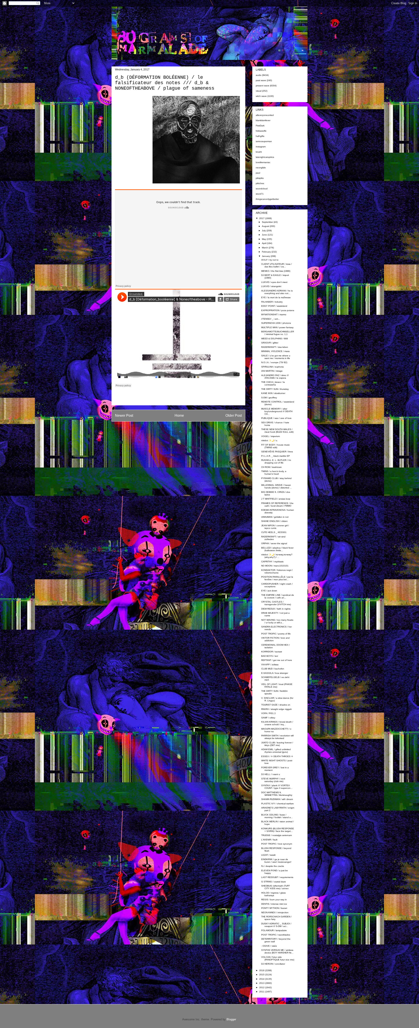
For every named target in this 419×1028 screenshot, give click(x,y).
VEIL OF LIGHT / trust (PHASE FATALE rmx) (276, 685)
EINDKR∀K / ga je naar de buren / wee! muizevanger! (276, 860)
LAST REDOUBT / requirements (277, 877)
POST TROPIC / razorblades (275, 935)
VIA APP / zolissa (269, 664)
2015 (262, 974)
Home (179, 415)
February (266, 252)
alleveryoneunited (265, 115)
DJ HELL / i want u (270, 774)
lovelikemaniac (263, 162)
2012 (262, 987)
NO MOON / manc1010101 (274, 566)
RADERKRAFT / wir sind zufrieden (273, 537)
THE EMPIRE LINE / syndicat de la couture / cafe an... (277, 596)
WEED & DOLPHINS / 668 (274, 338)
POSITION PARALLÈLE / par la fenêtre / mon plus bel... (277, 578)
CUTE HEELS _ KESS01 (274, 532)
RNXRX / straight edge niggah (276, 709)
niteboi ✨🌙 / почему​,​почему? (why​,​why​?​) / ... (276, 555)
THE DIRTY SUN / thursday (275, 389)
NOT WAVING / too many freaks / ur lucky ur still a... (277, 621)
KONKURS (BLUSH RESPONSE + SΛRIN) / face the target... (277, 829)
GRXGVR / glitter (269, 343)
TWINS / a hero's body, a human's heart (273, 472)
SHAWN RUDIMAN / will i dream (277, 799)
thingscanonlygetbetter (267, 199)
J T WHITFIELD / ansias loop (275, 499)
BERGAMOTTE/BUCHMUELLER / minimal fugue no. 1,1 (277, 332)
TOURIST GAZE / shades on (275, 705)
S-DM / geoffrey (269, 397)
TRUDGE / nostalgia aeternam (276, 835)
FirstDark (260, 125)
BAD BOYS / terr (269, 656)
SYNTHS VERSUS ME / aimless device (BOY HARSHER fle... (277, 951)
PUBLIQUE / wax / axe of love (276, 418)
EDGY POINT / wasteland (274, 306)
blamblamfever (263, 120)
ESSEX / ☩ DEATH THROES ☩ (277, 756)
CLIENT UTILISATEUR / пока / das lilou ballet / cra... (276, 265)
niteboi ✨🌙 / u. (269, 440)
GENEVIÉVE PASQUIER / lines (277, 451)
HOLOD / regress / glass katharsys (273, 894)
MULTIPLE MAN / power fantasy (277, 327)
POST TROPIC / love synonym (276, 844)
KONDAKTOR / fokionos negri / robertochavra (277, 571)
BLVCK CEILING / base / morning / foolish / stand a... (277, 816)
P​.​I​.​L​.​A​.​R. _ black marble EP (275, 456)
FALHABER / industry (272, 302)
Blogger (231, 1019)
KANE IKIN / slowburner (273, 393)
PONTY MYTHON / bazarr (274, 908)
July (264, 230)
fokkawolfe (261, 131)
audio (258, 75)
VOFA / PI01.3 (268, 713)
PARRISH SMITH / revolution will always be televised (277, 736)
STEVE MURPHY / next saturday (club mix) (273, 779)
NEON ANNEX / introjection (274, 912)
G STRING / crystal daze (273, 881)
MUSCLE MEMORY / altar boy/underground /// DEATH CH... (276, 411)
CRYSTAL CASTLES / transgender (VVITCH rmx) (276, 603)
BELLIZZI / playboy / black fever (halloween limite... (277, 549)
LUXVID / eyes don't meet (274, 282)
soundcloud (262, 188)
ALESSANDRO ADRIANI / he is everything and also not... (277, 291)
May (264, 239)
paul (258, 173)
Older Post (233, 415)
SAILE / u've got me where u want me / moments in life (275, 356)
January (266, 256)
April (264, 243)
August (266, 226)
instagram (261, 146)
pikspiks (260, 178)
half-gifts (260, 136)
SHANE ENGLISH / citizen (274, 521)
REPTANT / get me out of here (276, 660)
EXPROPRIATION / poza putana (277, 310)
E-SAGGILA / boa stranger (274, 673)
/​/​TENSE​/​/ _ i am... (270, 319)
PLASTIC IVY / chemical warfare (277, 803)
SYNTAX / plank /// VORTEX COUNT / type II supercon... (276, 786)
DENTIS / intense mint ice (274, 904)
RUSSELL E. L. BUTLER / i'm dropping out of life (276, 461)
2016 (262, 970)
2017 (262, 218)
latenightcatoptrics (265, 157)
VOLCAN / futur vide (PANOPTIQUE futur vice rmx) (277, 958)
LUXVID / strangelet (271, 286)
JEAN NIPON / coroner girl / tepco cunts (275, 526)
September (268, 222)
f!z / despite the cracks (272, 866)
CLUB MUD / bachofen (272, 668)
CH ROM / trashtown (271, 467)
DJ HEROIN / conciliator (273, 964)
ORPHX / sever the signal (274, 543)
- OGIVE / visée (269, 946)
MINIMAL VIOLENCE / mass (275, 351)
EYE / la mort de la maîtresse (276, 297)
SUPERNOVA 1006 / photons (276, 323)
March (265, 247)
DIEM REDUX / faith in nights (275, 609)
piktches (260, 183)
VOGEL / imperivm (270, 436)
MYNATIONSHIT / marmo (273, 314)
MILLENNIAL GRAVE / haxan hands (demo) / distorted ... (276, 486)
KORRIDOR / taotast (271, 651)
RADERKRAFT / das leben (274, 347)
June (265, 234)
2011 (262, 991)
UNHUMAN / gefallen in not (274, 517)
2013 (262, 983)
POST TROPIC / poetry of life (276, 633)
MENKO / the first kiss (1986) (275, 271)
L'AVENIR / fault (269, 839)
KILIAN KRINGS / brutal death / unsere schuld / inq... (277, 723)
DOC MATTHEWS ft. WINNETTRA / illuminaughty (276, 793)
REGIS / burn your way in (274, 899)
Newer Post (124, 415)
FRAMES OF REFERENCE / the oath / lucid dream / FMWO (277, 504)
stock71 (260, 194)
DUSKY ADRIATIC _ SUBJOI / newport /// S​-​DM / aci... (276, 924)
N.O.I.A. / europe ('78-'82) (274, 362)
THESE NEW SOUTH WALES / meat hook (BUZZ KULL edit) (277, 430)
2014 (262, 979)
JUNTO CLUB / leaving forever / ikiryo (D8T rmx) (277, 743)
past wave (261, 80)
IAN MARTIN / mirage (272, 371)
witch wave (261, 96)
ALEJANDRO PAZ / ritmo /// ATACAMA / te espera (275, 376)
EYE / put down (269, 590)
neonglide (261, 167)
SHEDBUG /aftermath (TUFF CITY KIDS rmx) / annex (275, 887)
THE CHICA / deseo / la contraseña (273, 383)
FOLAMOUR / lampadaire (274, 930)
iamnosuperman (264, 141)
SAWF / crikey (268, 717)
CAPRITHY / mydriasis (272, 561)
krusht (259, 152)
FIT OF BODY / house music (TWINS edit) (275, 446)
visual (258, 91)
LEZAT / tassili (268, 855)
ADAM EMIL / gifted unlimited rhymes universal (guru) (276, 750)
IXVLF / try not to (269, 260)
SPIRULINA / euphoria (272, 367)
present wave (262, 85)
